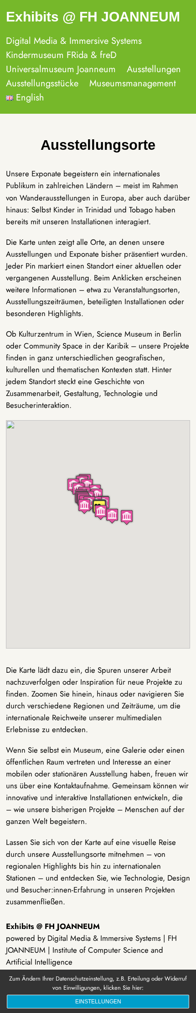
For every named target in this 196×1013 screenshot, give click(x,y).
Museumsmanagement (132, 83)
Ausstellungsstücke (42, 83)
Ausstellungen (154, 69)
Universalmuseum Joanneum (61, 69)
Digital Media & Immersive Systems (74, 40)
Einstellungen (98, 1001)
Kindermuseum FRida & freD (61, 55)
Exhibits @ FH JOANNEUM (93, 16)
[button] (127, 517)
